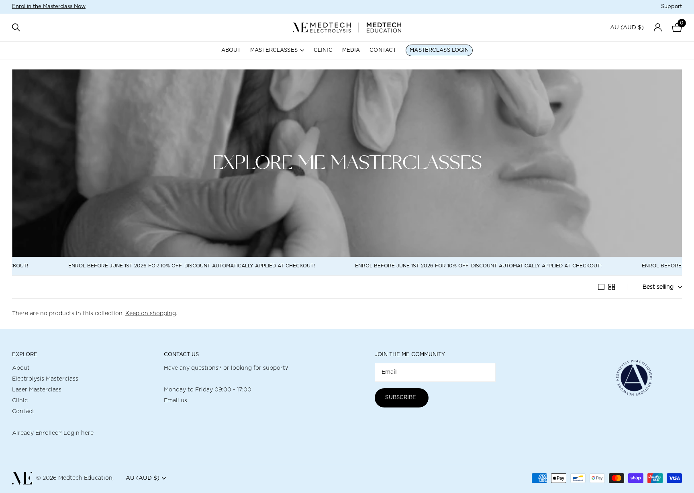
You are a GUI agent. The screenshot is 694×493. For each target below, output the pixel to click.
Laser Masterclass (36, 390)
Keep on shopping (150, 313)
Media (351, 50)
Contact (382, 50)
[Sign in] (657, 27)
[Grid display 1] (601, 287)
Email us (175, 400)
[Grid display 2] (611, 287)
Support (671, 6)
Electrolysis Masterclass (45, 379)
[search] (16, 27)
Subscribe (401, 397)
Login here (78, 433)
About (231, 50)
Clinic (323, 50)
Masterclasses (274, 50)
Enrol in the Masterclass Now (49, 6)
